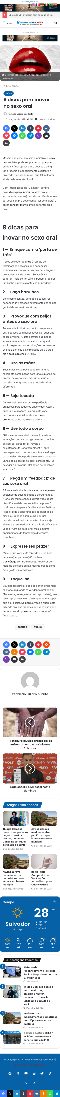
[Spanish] (55, 4)
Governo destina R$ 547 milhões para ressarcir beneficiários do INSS (38, 1036)
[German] (42, 4)
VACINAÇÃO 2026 (30, 2)
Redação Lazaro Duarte (19, 114)
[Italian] (46, 4)
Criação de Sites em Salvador (30, 1065)
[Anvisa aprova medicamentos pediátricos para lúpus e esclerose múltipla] (44, 818)
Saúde (16, 86)
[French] (38, 4)
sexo (39, 626)
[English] (34, 4)
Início (9, 86)
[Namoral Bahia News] (30, 23)
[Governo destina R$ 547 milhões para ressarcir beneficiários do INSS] (12, 1037)
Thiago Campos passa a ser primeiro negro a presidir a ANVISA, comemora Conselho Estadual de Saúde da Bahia (15, 837)
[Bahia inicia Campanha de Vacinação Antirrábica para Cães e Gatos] (44, 861)
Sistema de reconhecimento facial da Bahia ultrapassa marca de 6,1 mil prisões (40, 973)
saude (23, 626)
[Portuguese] (51, 4)
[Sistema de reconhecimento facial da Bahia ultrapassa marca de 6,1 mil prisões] (12, 972)
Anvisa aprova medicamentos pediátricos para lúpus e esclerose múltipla (41, 835)
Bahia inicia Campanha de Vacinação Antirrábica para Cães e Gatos (41, 878)
